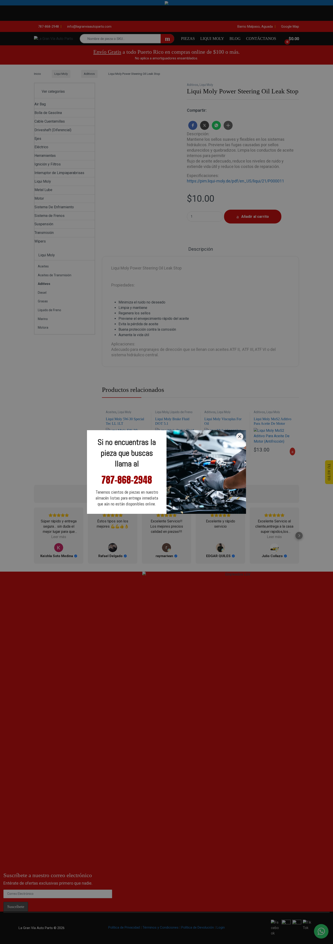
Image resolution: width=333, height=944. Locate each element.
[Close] (239, 436)
